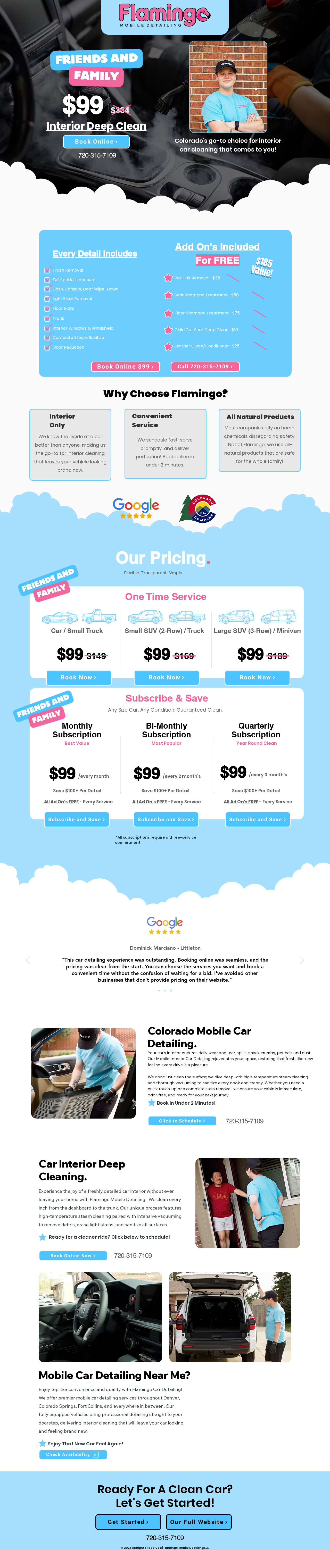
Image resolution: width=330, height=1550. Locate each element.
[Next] (302, 960)
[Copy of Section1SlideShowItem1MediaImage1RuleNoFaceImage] (165, 990)
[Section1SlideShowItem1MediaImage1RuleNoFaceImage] (159, 990)
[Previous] (28, 960)
